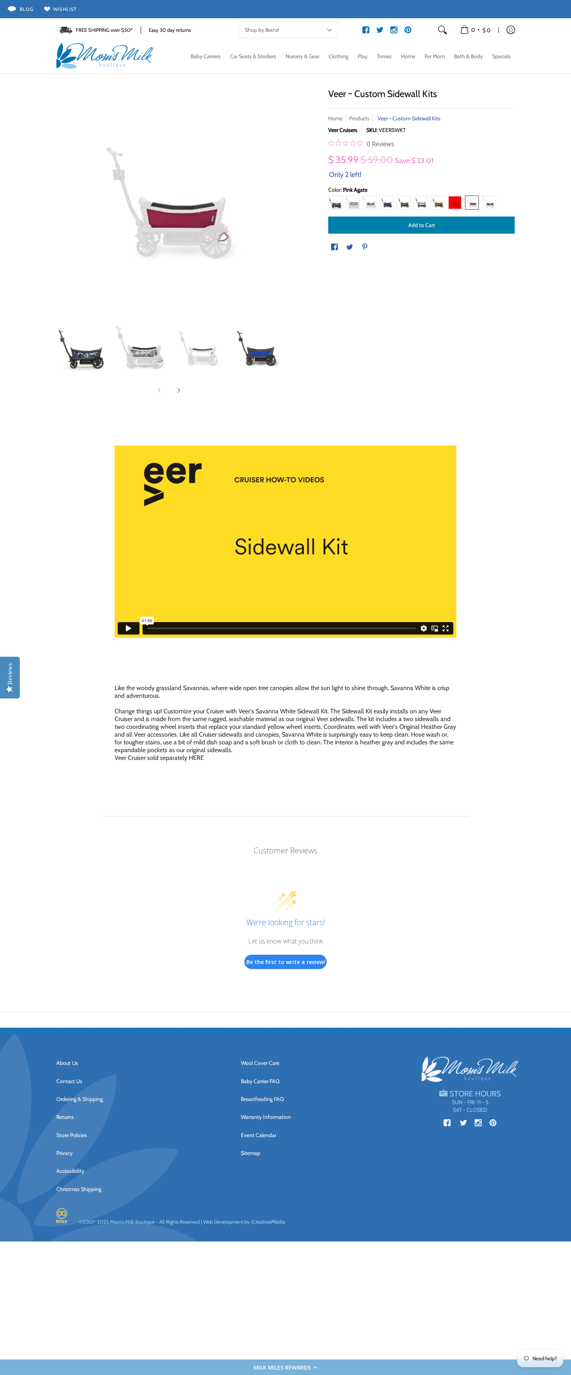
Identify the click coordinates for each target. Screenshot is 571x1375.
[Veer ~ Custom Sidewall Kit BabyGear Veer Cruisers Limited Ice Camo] (140, 348)
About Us (67, 1062)
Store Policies (71, 1135)
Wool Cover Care (260, 1062)
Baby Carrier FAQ (260, 1081)
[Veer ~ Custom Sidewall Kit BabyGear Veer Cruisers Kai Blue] (256, 348)
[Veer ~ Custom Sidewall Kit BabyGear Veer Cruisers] (198, 348)
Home (335, 118)
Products (359, 118)
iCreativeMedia (268, 1221)
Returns (65, 1116)
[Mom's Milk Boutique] (104, 56)
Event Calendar (258, 1135)
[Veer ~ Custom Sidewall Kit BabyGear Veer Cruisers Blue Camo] (81, 348)
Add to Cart (421, 225)
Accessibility (70, 1170)
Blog (26, 9)
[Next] (178, 390)
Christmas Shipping (78, 1189)
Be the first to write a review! (285, 962)
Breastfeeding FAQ (262, 1099)
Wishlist (65, 9)
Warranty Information (266, 1116)
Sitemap (250, 1153)
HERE (196, 757)
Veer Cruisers (342, 130)
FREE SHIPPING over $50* (104, 30)
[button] (285, 1367)
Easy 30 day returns (170, 30)
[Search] (442, 29)
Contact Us (69, 1081)
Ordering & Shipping (79, 1099)
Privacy (64, 1153)
